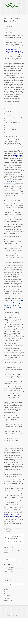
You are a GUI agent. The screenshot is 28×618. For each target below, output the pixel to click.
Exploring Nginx (8, 569)
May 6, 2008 (14, 24)
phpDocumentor (15, 32)
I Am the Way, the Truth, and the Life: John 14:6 (13, 537)
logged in (13, 550)
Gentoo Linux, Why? (8, 571)
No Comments (9, 29)
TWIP (5, 602)
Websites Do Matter (8, 576)
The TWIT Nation (8, 600)
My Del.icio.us (7, 595)
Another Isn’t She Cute (9, 567)
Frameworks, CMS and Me (10, 573)
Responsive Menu (23, 11)
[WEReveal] (12, 4)
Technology (11, 26)
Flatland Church (7, 593)
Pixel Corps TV (7, 598)
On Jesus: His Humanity (15, 542)
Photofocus (6, 597)
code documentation (16, 528)
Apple (5, 591)
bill (8, 24)
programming (8, 531)
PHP (7, 26)
